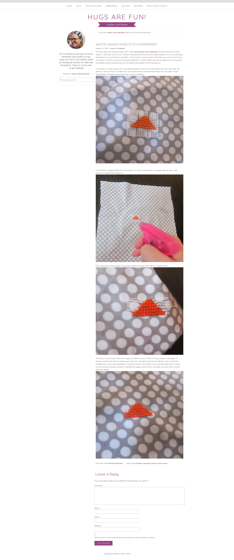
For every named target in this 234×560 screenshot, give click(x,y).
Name (97, 508)
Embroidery (111, 6)
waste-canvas (163, 463)
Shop (78, 6)
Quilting (126, 6)
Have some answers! (80, 74)
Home (69, 6)
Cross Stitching (93, 6)
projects (154, 463)
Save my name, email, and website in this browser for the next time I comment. (124, 537)
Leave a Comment (117, 48)
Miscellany (119, 463)
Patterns (138, 6)
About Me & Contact (157, 6)
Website (97, 526)
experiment (147, 463)
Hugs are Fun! (117, 17)
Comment (98, 486)
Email (97, 517)
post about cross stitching (146, 52)
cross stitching (137, 463)
